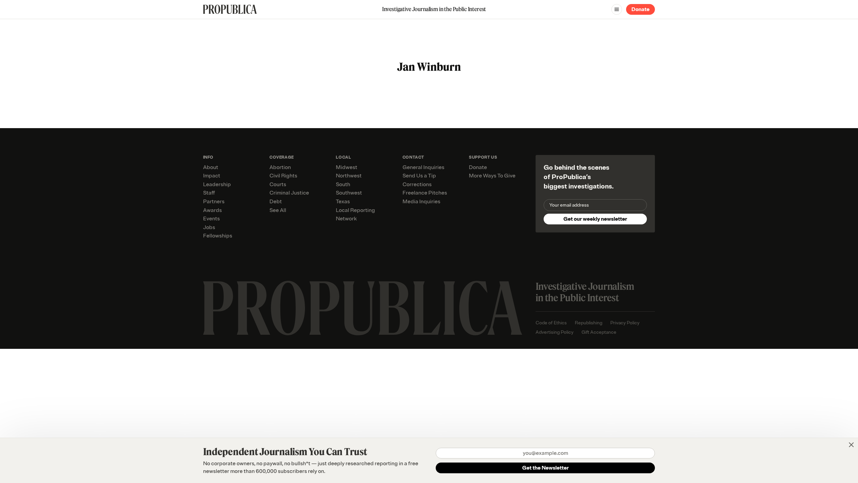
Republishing (588, 323)
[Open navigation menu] (616, 9)
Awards (212, 210)
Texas (343, 201)
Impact (211, 175)
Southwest (349, 193)
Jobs (209, 227)
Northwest (349, 175)
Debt (275, 201)
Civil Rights (283, 175)
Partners (214, 201)
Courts (277, 184)
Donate (640, 9)
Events (211, 218)
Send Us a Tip (419, 175)
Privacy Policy (624, 323)
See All (277, 210)
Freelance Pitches (425, 193)
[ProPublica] (230, 9)
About (210, 167)
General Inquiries (423, 167)
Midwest (346, 167)
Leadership (217, 184)
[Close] (851, 444)
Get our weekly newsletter (595, 219)
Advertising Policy (554, 332)
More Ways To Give (492, 175)
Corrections (417, 184)
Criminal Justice (289, 193)
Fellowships (217, 235)
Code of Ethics (551, 323)
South (343, 184)
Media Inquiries (421, 201)
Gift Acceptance (598, 332)
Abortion (280, 167)
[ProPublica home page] (362, 308)
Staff (209, 193)
